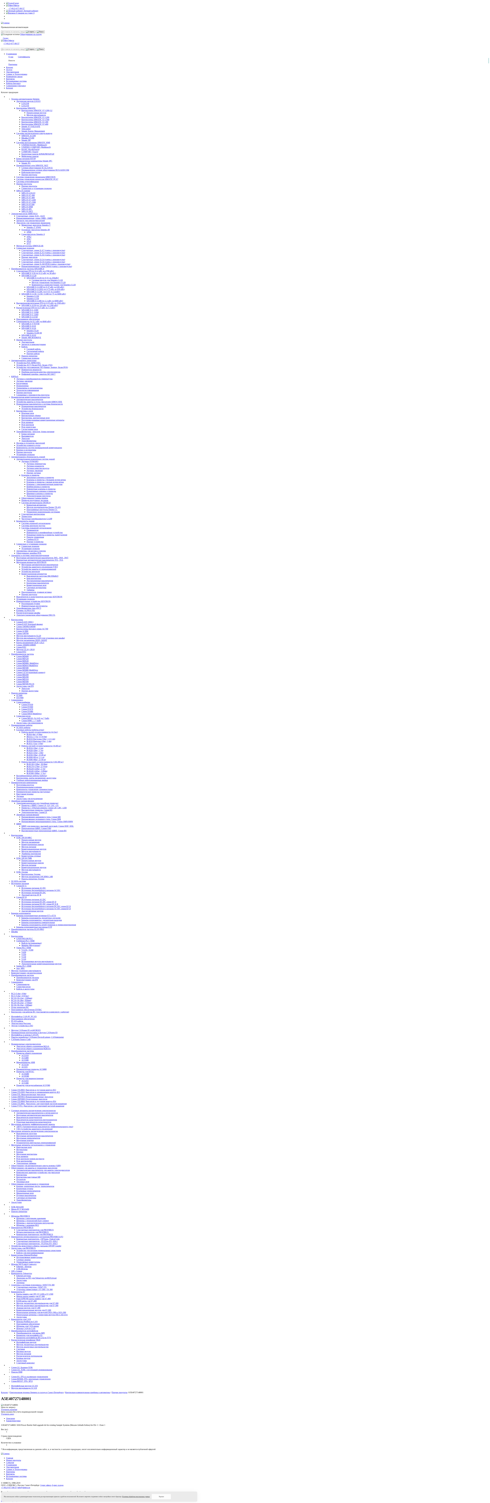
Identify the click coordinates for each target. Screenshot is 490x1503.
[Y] (40, 31)
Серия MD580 (22, 668)
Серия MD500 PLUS (25, 684)
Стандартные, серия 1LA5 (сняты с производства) (43, 253)
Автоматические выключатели (29, 399)
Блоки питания (28, 434)
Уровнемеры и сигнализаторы (29, 388)
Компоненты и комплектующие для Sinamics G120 (54, 285)
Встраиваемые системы (16, 81)
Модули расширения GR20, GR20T (31, 640)
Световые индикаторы (36, 587)
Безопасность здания (25, 521)
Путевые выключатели (26, 1195)
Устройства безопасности (32, 409)
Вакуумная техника (24, 794)
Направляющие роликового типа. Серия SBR (41, 819)
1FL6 (29, 241)
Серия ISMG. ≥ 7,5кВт (31, 721)
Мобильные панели (30, 156)
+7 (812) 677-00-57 (9, 1487)
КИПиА (14, 376)
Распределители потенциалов (29, 1356)
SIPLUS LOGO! (28, 193)
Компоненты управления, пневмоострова (34, 789)
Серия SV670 (27, 709)
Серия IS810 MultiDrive (31, 714)
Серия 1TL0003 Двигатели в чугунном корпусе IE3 (33, 1090)
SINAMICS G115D (29, 317)
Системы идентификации (27, 181)
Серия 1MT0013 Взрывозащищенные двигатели (32, 1097)
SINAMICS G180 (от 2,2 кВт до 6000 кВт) (45, 301)
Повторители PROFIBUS (22, 1227)
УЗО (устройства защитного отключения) (34, 1129)
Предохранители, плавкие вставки (36, 592)
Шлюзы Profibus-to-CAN (27, 1322)
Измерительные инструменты (34, 606)
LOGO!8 (25, 103)
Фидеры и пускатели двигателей (30, 443)
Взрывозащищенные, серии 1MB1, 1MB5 (34, 218)
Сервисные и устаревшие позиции (36, 188)
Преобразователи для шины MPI (30, 1333)
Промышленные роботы (21, 725)
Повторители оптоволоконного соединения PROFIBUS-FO (37, 1237)
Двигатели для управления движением (33, 223)
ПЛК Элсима (22, 872)
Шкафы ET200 (27, 138)
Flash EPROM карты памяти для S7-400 (33, 1299)
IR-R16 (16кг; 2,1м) (35, 748)
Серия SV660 (27, 707)
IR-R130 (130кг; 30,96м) (37, 764)
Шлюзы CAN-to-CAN (25, 1328)
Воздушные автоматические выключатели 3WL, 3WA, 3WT (42, 558)
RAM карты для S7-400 (26, 1301)
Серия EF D (21, 897)
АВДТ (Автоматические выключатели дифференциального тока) (44, 1127)
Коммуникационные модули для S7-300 (33, 1310)
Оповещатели (33, 530)
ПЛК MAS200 (17, 1207)
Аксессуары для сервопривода (29, 723)
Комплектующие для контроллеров (26, 973)
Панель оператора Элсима (32, 879)
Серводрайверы (23, 702)
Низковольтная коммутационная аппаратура (30, 397)
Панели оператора (29, 356)
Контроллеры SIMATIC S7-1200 (35, 117)
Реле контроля (27, 425)
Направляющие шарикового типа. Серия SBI (41, 817)
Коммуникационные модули (33, 849)
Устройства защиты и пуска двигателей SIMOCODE (39, 402)
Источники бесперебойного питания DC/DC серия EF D (46, 906)
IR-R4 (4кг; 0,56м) (34, 734)
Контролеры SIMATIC (26, 108)
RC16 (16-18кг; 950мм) (21, 1000)
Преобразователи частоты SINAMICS (27, 269)
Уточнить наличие (9, 1409)
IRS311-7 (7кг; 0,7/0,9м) (37, 737)
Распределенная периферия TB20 (25, 1340)
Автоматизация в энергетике (23, 360)
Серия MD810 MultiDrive (27, 665)
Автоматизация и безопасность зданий (28, 457)
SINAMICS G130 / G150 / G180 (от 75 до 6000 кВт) (43, 294)
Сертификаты (24, 57)
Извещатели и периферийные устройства (45, 532)
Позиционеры (22, 386)
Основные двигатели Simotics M (35, 230)
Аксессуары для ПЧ (25, 686)
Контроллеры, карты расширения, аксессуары (36, 778)
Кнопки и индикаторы (26, 450)
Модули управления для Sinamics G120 (49, 282)
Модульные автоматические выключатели (39, 565)
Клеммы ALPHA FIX (25, 610)
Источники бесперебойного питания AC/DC (40, 890)
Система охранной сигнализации (36, 523)
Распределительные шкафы (28, 613)
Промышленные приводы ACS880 (31, 1069)
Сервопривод (17, 700)
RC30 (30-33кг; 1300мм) (21, 1005)
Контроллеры (17, 620)
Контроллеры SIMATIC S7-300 (34, 122)
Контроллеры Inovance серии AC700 (32, 629)
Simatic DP (26, 140)
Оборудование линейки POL (28, 553)
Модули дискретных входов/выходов (32, 1344)
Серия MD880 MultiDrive (27, 670)
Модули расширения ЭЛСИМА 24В (37, 876)
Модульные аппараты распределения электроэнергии (34, 1131)
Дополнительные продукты (39, 496)
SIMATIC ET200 (28, 136)
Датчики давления (24, 381)
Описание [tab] (10, 1418)
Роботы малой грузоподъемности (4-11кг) (39, 732)
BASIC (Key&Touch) (30, 149)
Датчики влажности (35, 466)
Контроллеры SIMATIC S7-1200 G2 (36, 110)
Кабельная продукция (30, 172)
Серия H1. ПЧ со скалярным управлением (29, 1377)
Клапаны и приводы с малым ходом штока (45, 482)
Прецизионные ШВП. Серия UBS (36, 828)
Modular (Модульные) (30, 945)
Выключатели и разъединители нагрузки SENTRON (39, 597)
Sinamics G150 (33, 298)
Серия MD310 (22, 679)
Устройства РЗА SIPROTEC (28, 363)
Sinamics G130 (33, 296)
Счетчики (20, 1349)
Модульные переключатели (28, 1138)
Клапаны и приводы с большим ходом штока (46, 480)
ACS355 (25, 1081)
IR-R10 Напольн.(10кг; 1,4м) (39, 741)
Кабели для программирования (30, 1253)
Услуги (9, 70)
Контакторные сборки (31, 415)
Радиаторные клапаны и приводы (41, 491)
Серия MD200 (22, 675)
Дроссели (25, 438)
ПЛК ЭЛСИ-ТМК (24, 858)
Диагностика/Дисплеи (21, 1023)
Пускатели (21, 1179)
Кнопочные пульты (24, 1188)
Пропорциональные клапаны (29, 787)
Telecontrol (25, 129)
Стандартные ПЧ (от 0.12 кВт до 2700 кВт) (35, 271)
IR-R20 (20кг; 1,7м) (35, 750)
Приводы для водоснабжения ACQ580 (33, 1085)
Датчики (20, 796)
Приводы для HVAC (25, 1071)
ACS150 (25, 1065)
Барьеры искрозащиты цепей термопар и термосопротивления (48, 925)
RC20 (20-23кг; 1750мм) (21, 1003)
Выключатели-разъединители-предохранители (36, 1120)
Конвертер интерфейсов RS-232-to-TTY (33, 1338)
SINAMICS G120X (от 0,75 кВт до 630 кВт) (46, 289)
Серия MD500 (22, 682)
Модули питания (28, 847)
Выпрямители (27, 436)
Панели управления (35, 537)
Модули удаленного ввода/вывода (26, 971)
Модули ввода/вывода (36, 115)
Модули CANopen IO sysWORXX (26, 1030)
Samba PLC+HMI (23, 966)
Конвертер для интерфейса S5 (29, 1335)
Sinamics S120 (33, 331)
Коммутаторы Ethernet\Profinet (24, 1255)
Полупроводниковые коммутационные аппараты (42, 420)
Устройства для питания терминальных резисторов (38, 1250)
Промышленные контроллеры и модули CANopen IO (34, 1032)
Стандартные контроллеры (33, 514)
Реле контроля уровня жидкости (30, 1159)
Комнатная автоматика (36, 505)
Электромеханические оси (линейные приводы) (37, 803)
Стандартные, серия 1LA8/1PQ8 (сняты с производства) (45, 264)
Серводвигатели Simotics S (33, 234)
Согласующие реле (29, 429)
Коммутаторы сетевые (31, 856)
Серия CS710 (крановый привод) (30, 672)
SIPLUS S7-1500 (28, 202)
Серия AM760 (22, 633)
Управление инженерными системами (43, 512)
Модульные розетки (25, 1140)
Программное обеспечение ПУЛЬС (26, 1010)
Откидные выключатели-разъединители (33, 1122)
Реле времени (27, 422)
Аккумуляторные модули (32, 911)
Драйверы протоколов (31, 854)
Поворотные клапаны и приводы (41, 489)
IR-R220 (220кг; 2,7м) (36, 769)
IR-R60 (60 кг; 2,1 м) (35, 757)
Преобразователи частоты (22, 654)
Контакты (10, 79)
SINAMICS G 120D (29, 314)
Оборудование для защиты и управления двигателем (34, 1168)
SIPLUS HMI (27, 207)
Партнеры (12, 64)
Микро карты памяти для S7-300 (30, 1296)
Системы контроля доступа (33, 526)
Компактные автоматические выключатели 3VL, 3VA (39, 560)
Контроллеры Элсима (30, 874)
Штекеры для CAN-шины (27, 1326)
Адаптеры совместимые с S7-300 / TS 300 (34, 1289)
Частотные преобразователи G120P (36, 519)
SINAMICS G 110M (30, 312)
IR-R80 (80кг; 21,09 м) (36, 760)
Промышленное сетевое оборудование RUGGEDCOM (45, 170)
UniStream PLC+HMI (25, 941)
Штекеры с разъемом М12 (27, 1225)
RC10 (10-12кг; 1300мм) (21, 998)
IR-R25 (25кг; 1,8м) (35, 753)
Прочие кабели (33, 353)
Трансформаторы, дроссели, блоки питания (35, 431)
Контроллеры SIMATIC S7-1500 (35, 120)
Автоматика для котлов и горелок (31, 551)
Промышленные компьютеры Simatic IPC (34, 161)
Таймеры (30, 590)
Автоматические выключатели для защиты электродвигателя (43, 1170)
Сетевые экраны (23, 1260)
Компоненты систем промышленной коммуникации (39, 448)
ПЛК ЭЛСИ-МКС (24, 838)
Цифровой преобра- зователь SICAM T (38, 374)
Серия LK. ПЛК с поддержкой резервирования (31, 1370)
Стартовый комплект (25, 1363)
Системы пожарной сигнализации (36, 528)
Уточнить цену (7, 1414)
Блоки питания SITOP (26, 159)
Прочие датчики (34, 473)
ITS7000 (19, 698)
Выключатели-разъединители (29, 1117)
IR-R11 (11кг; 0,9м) (35, 743)
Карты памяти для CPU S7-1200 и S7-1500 (34, 1294)
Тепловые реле (22, 1182)
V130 (23, 957)
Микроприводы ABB (25, 1062)
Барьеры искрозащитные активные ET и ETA (36, 915)
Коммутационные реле (36, 585)
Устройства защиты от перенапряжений (38, 569)
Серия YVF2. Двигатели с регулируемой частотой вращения (37, 1106)
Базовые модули (23, 1358)
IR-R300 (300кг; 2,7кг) (36, 773)
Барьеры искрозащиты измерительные (38, 922)
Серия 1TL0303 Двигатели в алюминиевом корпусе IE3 (35, 1092)
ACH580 (25, 1076)
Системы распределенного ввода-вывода (34, 133)
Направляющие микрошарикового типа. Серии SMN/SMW (47, 821)
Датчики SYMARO (29, 461)
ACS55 (24, 1067)
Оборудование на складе (31, 34)
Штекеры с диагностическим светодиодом (34, 1223)
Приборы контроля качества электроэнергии (40, 372)
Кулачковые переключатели (28, 1191)
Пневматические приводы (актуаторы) (33, 792)
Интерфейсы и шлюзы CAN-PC (25, 1035)
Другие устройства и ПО (22, 1026)
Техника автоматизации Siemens (25, 99)
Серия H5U (21, 652)
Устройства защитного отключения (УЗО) (39, 567)
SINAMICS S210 (28, 335)
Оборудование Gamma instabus (34, 498)
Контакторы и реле (24, 411)
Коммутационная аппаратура (34, 574)
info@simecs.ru (23, 1487)
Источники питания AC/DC (33, 888)
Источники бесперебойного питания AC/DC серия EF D (46, 909)
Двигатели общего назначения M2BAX (33, 1049)
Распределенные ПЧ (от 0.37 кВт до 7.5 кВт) (35, 308)
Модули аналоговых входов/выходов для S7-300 (37, 1305)
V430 (23, 952)
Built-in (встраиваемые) (31, 943)
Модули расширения (30, 842)
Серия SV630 (27, 704)
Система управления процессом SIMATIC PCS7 (37, 179)
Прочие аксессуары (29, 691)
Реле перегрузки (28, 427)
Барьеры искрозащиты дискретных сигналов (40, 918)
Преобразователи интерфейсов (24, 1331)
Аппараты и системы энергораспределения (30, 555)
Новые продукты (13, 1460)
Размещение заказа (14, 76)
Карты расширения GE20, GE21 (30, 643)
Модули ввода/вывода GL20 (28, 636)
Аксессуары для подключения (29, 799)
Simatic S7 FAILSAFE (30, 126)
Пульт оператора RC (20, 1007)
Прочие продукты (29, 175)
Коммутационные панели (32, 844)
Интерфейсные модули (26, 1342)
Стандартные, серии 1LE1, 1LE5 (30, 216)
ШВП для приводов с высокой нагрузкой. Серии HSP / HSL (47, 826)
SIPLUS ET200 (27, 204)
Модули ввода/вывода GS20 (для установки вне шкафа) (40, 638)
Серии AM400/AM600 (26, 645)
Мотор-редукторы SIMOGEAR (29, 246)
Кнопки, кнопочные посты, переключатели (35, 1186)
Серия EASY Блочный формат (29, 624)
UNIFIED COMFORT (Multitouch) (36, 147)
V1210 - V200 (27, 950)
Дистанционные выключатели (40, 581)
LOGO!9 (25, 106)
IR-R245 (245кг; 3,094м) (37, 771)
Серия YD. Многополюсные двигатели (28, 1094)
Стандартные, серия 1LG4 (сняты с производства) (43, 259)
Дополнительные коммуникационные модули (41, 964)
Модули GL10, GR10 (25, 649)
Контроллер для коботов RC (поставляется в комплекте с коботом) (40, 1012)
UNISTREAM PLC (24, 938)
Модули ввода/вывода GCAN (24, 1388)
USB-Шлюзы (22, 1269)
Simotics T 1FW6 (34, 227)
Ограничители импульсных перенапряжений (36, 1143)
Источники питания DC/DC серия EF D (38, 902)
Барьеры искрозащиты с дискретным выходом (41, 920)
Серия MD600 (22, 656)
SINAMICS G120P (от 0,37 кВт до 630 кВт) (45, 287)
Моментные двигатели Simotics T (36, 225)
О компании (11, 54)
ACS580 (25, 1060)
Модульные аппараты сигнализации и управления (33, 1145)
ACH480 (25, 1074)
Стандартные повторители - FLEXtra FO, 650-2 (37, 1241)
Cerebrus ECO (33, 539)
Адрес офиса (45, 1485)
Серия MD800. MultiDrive (27, 663)
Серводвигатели (23, 716)
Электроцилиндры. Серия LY (34, 812)
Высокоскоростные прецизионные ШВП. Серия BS (43, 831)
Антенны (20, 1283)
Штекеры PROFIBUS (20, 1216)
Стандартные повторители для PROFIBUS (35, 1230)
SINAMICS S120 (28, 328)
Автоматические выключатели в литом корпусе (37, 1113)
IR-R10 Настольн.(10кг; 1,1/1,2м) (41, 739)
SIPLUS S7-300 (28, 195)
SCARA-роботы (23, 727)
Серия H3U (21, 647)
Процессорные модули (36, 113)
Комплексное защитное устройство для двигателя (38, 1172)
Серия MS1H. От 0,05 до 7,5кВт (35, 718)
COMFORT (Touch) (29, 152)
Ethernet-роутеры (23, 1276)
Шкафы (14, 932)
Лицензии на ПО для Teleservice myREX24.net (36, 1278)
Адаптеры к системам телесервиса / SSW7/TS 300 (32, 1285)
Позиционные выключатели (33, 406)
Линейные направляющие (22, 801)
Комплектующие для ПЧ (27, 980)
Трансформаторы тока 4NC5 (28, 608)
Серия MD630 (22, 661)
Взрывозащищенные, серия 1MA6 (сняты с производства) (46, 266)
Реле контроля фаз (24, 1161)
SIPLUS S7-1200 (28, 200)
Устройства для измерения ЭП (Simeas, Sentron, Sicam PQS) (42, 367)
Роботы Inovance (13, 83)
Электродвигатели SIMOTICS (24, 214)
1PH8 (29, 232)
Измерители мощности (31, 370)
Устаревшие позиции (25, 454)
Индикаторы (21, 1149)
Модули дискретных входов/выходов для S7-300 (37, 1303)
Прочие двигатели (29, 257)
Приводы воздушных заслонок (34, 500)
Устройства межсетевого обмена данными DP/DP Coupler (36, 1246)
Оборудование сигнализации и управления (30, 1184)
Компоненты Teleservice (21, 1273)
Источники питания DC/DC (33, 893)
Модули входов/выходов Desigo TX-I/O (44, 507)
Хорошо (161, 1497)
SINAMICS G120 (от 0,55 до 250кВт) (43, 278)
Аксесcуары (21, 1361)
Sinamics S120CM (34, 333)
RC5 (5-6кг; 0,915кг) (20, 996)
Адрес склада (57, 1485)
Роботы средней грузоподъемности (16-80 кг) (41, 746)
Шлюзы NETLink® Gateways (23, 1264)
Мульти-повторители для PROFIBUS (32, 1232)
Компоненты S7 (18, 1292)
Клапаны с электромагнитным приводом (44, 484)
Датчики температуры (36, 464)
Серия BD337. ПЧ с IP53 (22, 1381)
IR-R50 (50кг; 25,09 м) (36, 755)
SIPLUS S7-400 (28, 198)
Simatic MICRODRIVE (31, 337)
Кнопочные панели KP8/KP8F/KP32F (37, 154)
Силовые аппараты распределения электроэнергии (33, 1110)
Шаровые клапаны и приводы (40, 493)
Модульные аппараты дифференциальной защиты (33, 1124)
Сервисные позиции (25, 248)
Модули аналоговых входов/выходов (32, 1347)
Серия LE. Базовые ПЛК (22, 1367)
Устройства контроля (30, 571)
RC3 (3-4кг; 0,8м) (18, 993)
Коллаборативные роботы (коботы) (31, 776)
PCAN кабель (17, 1021)
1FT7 (29, 243)
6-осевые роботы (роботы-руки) (30, 730)
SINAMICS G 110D (29, 310)
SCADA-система (18, 881)
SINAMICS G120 (28, 276)
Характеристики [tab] (13, 1421)
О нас (10, 57)
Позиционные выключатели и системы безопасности (39, 404)
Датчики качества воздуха (38, 468)
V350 (23, 954)
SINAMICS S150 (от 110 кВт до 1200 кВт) (39, 305)
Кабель (24, 347)
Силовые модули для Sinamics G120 (47, 280)
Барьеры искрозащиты (21, 913)
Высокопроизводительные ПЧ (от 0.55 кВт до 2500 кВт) (40, 303)
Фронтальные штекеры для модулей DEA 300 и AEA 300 (41, 1312)
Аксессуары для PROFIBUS (23, 1248)
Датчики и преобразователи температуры (34, 379)
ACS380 (25, 1083)
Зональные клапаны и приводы (40, 477)
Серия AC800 (22, 631)
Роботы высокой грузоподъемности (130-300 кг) (42, 762)
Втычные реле (27, 413)
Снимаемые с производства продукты (33, 395)
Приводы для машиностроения (29, 1078)
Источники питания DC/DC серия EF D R (39, 904)
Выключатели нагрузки (26, 1133)
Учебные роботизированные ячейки (32, 780)
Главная (9, 1458)
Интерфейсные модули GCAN (24, 1386)
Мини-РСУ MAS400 (20, 1209)
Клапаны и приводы (30, 475)
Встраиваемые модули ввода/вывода (37, 961)
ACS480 (25, 1058)
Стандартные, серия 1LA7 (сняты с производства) (43, 250)
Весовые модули (23, 1351)
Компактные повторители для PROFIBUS (34, 1234)
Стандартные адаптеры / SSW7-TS (31, 1287)
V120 (23, 959)
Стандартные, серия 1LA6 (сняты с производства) (43, 255)
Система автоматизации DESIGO (36, 503)
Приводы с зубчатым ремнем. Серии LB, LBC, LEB (44, 808)
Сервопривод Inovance (16, 86)
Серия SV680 (27, 711)
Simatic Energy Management (33, 131)
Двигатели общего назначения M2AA (32, 1046)
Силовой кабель (34, 349)
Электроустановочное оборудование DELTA (35, 615)
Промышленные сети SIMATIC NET (32, 165)
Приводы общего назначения (29, 1053)
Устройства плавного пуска (28, 445)
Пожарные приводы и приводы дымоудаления (47, 535)
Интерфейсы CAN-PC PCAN (24, 1016)
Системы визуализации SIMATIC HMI (33, 142)
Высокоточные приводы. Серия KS (36, 810)
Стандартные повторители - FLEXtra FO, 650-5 (37, 1244)
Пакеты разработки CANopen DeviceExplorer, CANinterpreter (37, 1037)
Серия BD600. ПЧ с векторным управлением (31, 1379)
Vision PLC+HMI (23, 948)
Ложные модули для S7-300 (28, 1308)
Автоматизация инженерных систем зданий (35, 459)
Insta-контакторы (34, 578)
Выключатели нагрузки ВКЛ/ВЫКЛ (42, 576)
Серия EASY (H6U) (24, 622)
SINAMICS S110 (28, 326)
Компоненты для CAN (21, 1319)
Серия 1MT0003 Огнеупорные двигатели (29, 1099)
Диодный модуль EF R (31, 895)
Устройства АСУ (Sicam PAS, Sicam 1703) (34, 365)
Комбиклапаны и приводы (38, 487)
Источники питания (20, 883)
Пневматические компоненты (24, 782)
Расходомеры (22, 383)
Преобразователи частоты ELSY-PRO (27, 929)
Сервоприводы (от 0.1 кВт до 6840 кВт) (33, 321)
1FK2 (29, 237)
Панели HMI (16, 1372)
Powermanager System (30, 604)
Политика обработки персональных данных (136, 1497)
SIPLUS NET (27, 211)
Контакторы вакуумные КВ (28, 1177)
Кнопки (19, 1152)
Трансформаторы (28, 441)
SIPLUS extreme (23, 191)
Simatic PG (26, 163)
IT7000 (19, 695)
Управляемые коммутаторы (28, 1262)
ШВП (18, 824)
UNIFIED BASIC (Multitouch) (34, 145)
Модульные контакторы (26, 1154)
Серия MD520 (22, 659)
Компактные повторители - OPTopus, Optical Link (38, 1239)
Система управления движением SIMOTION (36, 177)
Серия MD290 (22, 677)
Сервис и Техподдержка (16, 74)
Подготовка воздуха (25, 785)
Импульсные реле (24, 1147)
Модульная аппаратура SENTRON (31, 562)
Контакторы (21, 1175)
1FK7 (29, 239)
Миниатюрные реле (25, 1193)
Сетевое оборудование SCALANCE (37, 168)
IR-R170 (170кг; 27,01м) (37, 766)
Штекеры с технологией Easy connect (32, 1221)
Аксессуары (16, 1202)
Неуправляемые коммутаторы (29, 1257)
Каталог (9, 67)
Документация (12, 72)
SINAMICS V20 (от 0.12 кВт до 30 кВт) (38, 273)
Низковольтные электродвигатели (26, 1044)
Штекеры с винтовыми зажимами (31, 1218)
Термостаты (26, 516)
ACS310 (25, 1055)
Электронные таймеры (26, 1163)
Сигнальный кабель (35, 351)
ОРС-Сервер (16, 1271)
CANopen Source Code (21, 1039)
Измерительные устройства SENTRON (33, 601)
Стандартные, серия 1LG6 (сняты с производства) (43, 262)
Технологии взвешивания (27, 390)
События (10, 1462)
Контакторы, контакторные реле (35, 418)
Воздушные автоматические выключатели (34, 1115)
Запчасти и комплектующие (33, 344)
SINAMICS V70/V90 (30, 324)
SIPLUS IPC (26, 209)
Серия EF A (21, 886)
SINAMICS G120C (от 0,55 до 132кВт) (43, 292)
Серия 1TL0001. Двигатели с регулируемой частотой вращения (39, 1104)
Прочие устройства (35, 542)
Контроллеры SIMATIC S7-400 (34, 124)
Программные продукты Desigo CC (42, 509)
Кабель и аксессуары (25, 989)
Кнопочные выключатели (38, 583)
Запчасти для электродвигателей (30, 220)
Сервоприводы (22, 984)
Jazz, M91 (20, 968)
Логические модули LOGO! (28, 101)
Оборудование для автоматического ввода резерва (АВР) (36, 1166)
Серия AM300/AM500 (25, 626)
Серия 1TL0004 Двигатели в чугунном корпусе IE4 (33, 1101)
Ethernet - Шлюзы (24, 1266)
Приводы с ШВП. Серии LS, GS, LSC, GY (40, 805)
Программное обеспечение (28, 319)
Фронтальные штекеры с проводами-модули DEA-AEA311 (42, 1315)
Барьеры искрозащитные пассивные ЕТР (34, 927)
